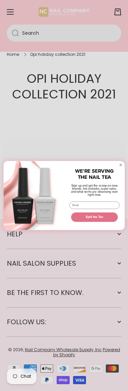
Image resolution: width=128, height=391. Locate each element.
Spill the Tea (94, 217)
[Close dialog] (120, 165)
